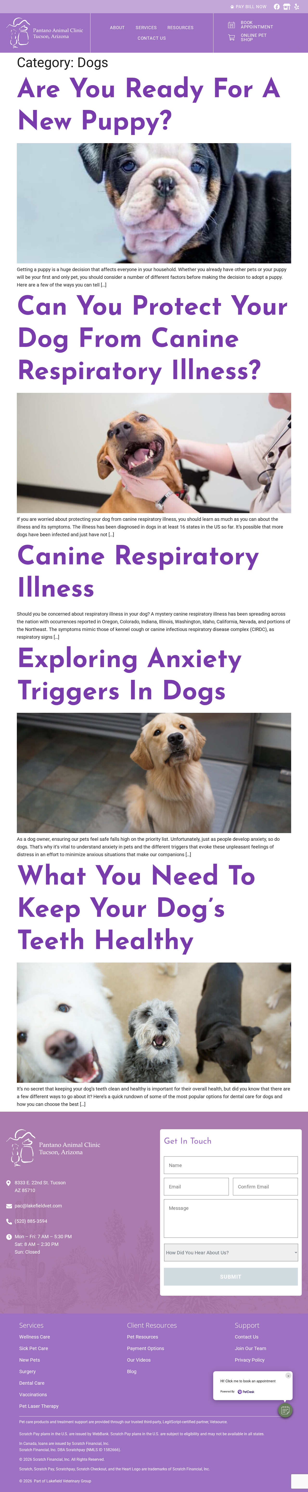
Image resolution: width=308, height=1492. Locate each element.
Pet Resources (142, 1337)
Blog (131, 1371)
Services (146, 27)
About (117, 27)
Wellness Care (34, 1337)
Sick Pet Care (33, 1348)
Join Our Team (250, 1348)
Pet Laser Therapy (38, 1406)
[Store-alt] (287, 7)
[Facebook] (277, 7)
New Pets (29, 1360)
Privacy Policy (249, 1360)
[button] (285, 1410)
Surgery (27, 1371)
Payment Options (145, 1348)
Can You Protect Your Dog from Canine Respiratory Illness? (152, 340)
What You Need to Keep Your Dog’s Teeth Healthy (136, 910)
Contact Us (152, 38)
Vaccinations (33, 1394)
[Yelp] (297, 7)
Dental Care (32, 1383)
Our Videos (139, 1360)
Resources (180, 27)
